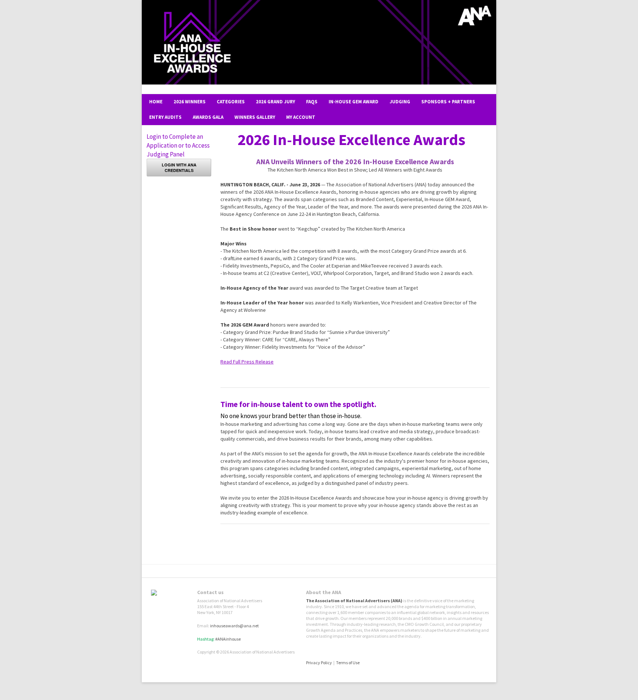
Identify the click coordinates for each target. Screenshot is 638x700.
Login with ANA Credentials (179, 167)
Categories (231, 102)
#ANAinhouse (228, 639)
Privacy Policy (319, 662)
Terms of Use (348, 662)
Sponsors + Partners (448, 102)
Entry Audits (165, 117)
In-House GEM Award (353, 102)
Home (155, 102)
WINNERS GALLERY (254, 117)
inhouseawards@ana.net (234, 625)
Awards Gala (208, 117)
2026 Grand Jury (275, 102)
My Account (300, 117)
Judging (400, 102)
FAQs (312, 102)
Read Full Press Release (247, 361)
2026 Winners (190, 102)
